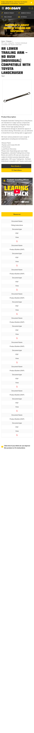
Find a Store (18, 170)
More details (15, 166)
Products (8, 41)
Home (3, 41)
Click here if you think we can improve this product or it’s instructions (17, 447)
